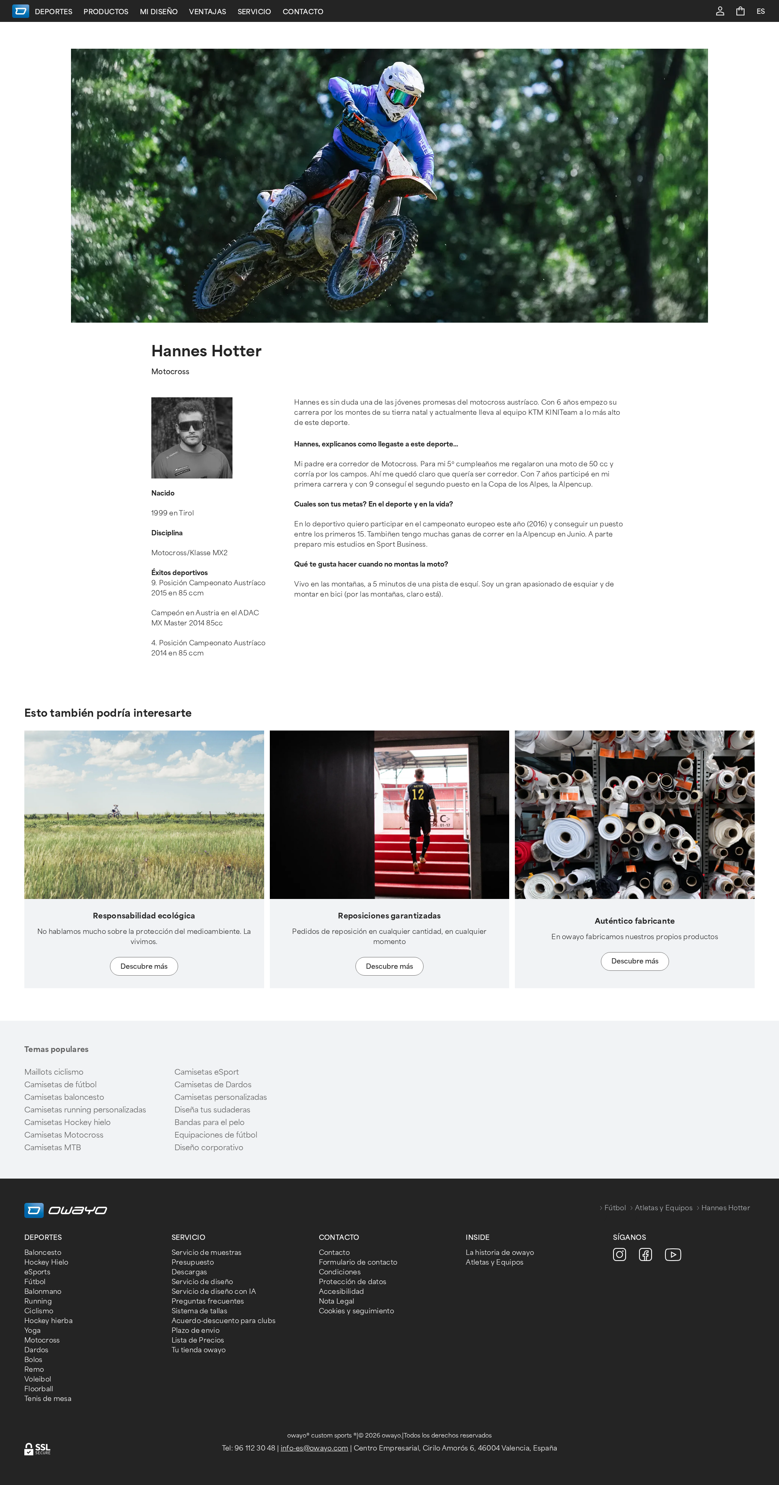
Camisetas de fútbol (60, 1084)
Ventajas (207, 12)
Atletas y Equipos (664, 1208)
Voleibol (37, 1379)
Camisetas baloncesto (64, 1097)
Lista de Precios (198, 1340)
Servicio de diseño (202, 1282)
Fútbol (615, 1208)
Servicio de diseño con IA (214, 1291)
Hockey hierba (48, 1321)
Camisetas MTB (52, 1147)
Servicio (254, 12)
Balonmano (43, 1291)
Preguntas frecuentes (208, 1301)
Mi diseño (159, 12)
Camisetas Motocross (63, 1135)
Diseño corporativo (208, 1147)
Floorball (39, 1389)
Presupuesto (193, 1262)
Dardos (36, 1350)
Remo (34, 1369)
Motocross (42, 1340)
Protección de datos (353, 1282)
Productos (106, 12)
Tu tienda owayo (199, 1350)
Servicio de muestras (207, 1253)
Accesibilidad (341, 1291)
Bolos (33, 1360)
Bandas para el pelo (209, 1122)
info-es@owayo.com (315, 1448)
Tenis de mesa (47, 1399)
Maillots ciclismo (54, 1072)
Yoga (32, 1330)
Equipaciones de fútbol (215, 1135)
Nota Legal (337, 1301)
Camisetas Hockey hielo (67, 1122)
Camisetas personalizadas (220, 1097)
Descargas (189, 1272)
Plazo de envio (195, 1330)
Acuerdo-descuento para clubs (223, 1321)
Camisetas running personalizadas (85, 1110)
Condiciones (340, 1272)
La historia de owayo (500, 1253)
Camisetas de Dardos (213, 1084)
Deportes (53, 12)
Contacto (303, 12)
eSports (37, 1272)
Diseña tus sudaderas (212, 1110)
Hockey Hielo (46, 1262)
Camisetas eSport (206, 1072)
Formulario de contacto (358, 1262)
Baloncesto (42, 1253)
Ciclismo (38, 1311)
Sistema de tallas (199, 1311)
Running (38, 1301)
